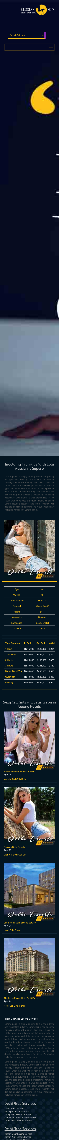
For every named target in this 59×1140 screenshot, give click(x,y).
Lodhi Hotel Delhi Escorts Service (20, 922)
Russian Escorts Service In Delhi (19, 771)
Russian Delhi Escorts (14, 847)
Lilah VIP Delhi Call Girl (15, 854)
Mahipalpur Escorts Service (18, 1114)
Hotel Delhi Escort (12, 930)
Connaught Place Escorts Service (20, 1117)
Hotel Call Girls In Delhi (15, 1005)
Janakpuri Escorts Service (17, 1111)
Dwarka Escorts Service (16, 1108)
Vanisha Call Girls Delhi (15, 779)
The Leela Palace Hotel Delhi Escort (21, 998)
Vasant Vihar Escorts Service (18, 1133)
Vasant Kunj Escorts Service (18, 1136)
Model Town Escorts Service (18, 1120)
